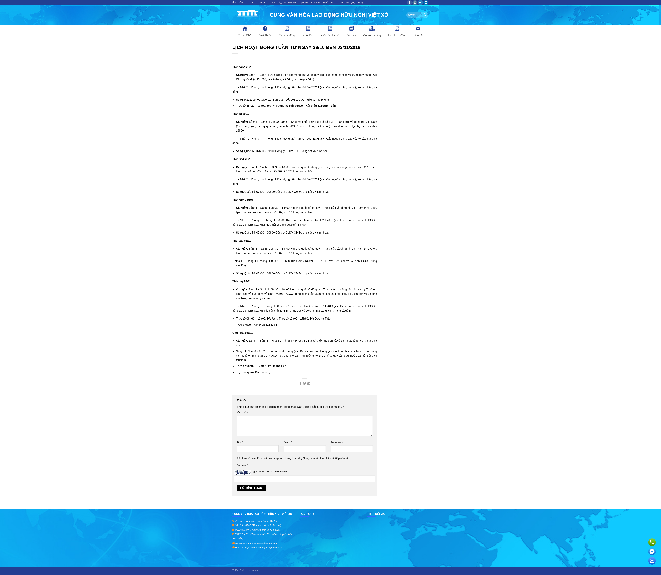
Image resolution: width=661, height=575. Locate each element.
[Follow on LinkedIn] (425, 2)
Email (288, 442)
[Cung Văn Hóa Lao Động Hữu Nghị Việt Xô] (248, 15)
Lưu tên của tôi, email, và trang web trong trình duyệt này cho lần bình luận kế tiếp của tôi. (295, 458)
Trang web (337, 442)
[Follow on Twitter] (420, 2)
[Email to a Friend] (308, 383)
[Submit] (425, 15)
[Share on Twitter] (304, 383)
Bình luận (243, 412)
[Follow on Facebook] (409, 2)
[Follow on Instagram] (414, 2)
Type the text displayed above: (269, 471)
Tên (240, 442)
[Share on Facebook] (300, 383)
